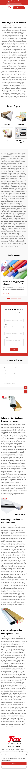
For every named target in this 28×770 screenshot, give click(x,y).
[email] (25, 387)
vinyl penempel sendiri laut (9, 380)
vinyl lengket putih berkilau (9, 383)
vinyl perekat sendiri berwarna (10, 377)
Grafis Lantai (7, 124)
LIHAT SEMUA (6, 293)
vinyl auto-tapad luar (8, 371)
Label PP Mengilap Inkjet (21, 141)
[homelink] (9, 7)
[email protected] (15, 1)
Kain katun (21, 124)
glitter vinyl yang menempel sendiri (11, 368)
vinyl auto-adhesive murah (9, 374)
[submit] (20, 4)
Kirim (14, 349)
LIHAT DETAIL (7, 117)
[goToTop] (25, 391)
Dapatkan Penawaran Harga (19, 8)
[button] (8, 298)
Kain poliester (7, 141)
